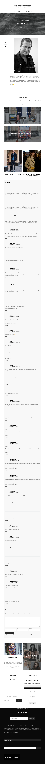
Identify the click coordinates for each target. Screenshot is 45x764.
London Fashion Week (23, 20)
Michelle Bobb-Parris (22, 97)
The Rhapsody (31, 11)
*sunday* (11, 352)
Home (12, 11)
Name (6, 628)
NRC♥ (10, 514)
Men (28, 20)
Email (18, 628)
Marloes (11, 300)
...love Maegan (12, 491)
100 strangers (18, 130)
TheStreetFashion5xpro (14, 377)
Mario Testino (23, 81)
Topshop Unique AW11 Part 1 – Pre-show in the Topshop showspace (32, 175)
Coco (10, 558)
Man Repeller (12, 268)
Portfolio (25, 11)
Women (29, 112)
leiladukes (11, 330)
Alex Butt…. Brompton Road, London (13, 174)
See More (32, 703)
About (15, 11)
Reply (6, 210)
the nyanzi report (12, 459)
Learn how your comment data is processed (28, 634)
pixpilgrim (11, 400)
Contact (20, 11)
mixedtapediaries (12, 425)
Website (30, 628)
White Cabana (12, 243)
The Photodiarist (12, 188)
